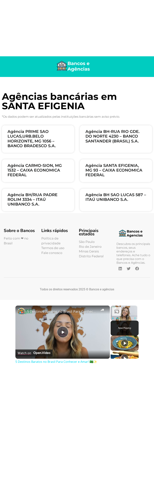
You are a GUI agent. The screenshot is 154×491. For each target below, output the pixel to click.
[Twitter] (128, 268)
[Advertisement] (77, 28)
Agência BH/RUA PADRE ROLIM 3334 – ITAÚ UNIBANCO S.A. (32, 199)
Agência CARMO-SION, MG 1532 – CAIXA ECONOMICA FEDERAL (35, 170)
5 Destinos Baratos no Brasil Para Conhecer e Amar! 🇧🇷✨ (62, 311)
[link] (21, 311)
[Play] (113, 318)
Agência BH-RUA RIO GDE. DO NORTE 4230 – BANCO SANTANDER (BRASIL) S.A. (112, 136)
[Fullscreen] (135, 318)
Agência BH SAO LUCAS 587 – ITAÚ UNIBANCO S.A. (115, 197)
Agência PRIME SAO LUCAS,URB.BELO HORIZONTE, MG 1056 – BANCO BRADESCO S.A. (32, 138)
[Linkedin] (120, 268)
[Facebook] (137, 268)
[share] (102, 309)
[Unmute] (117, 318)
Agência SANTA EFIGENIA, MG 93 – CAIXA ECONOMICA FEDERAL (113, 170)
